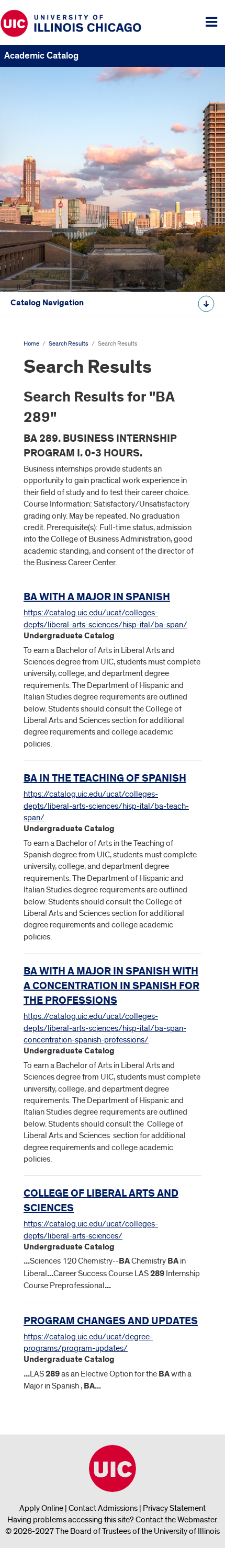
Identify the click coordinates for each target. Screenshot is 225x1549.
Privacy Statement (174, 1508)
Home (31, 344)
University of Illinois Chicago (112, 1468)
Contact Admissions (103, 1508)
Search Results (68, 344)
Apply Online (41, 1508)
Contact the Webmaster (176, 1519)
